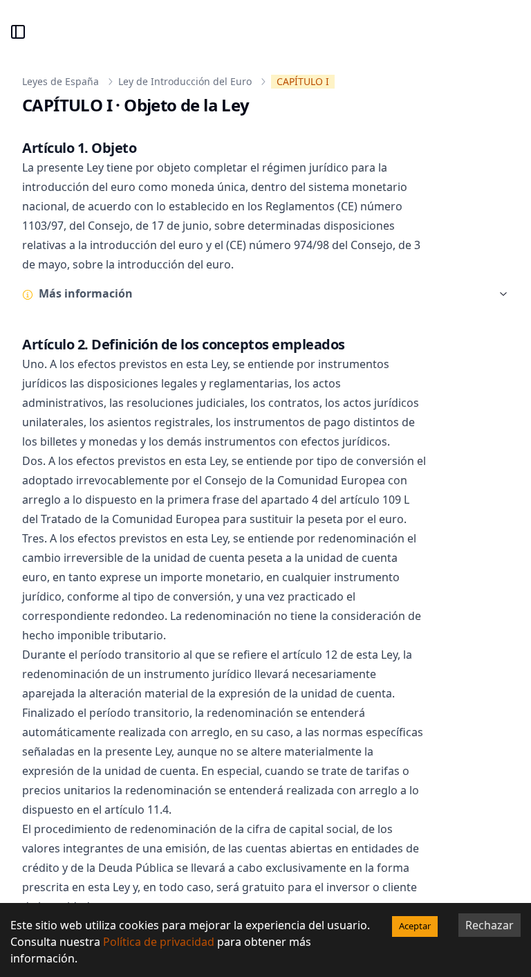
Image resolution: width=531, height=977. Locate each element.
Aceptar (415, 926)
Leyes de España (60, 81)
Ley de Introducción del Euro (185, 81)
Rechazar (489, 925)
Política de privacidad (158, 941)
